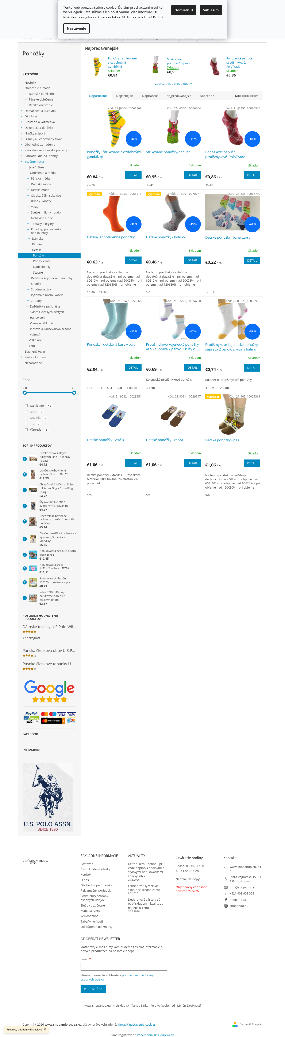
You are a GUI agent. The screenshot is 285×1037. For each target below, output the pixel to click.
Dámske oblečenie (42, 94)
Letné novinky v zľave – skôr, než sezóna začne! (144, 888)
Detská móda (40, 190)
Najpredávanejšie (178, 96)
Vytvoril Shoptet (251, 1024)
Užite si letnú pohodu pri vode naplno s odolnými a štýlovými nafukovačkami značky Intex (146, 870)
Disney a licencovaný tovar (43, 139)
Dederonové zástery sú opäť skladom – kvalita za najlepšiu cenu (145, 903)
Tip (34, 424)
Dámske (37, 238)
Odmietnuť (183, 10)
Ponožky (39, 255)
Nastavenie (76, 28)
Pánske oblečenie (41, 99)
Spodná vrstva (41, 289)
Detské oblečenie (41, 105)
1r (206, 292)
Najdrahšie (150, 96)
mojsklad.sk (121, 1005)
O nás (85, 880)
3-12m (150, 388)
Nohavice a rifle (42, 218)
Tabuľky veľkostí (92, 921)
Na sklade (40, 406)
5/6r (90, 388)
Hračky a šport (35, 133)
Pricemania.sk (147, 1035)
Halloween (37, 318)
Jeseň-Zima (37, 167)
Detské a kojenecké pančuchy (51, 278)
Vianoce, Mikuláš (42, 323)
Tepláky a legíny (42, 224)
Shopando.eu (239, 900)
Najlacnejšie (125, 96)
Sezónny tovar (35, 162)
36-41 (150, 185)
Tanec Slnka (139, 1005)
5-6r (100, 388)
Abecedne (207, 96)
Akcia (36, 412)
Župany (36, 301)
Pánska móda (40, 178)
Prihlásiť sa (93, 989)
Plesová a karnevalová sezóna (51, 329)
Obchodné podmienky (96, 885)
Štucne (38, 272)
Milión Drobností (189, 1005)
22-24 (103, 292)
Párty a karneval (36, 357)
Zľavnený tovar (35, 351)
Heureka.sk (166, 1035)
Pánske (37, 244)
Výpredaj (38, 429)
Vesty (34, 207)
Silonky (36, 284)
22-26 (91, 185)
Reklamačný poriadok (96, 890)
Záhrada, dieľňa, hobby (41, 156)
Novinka (38, 418)
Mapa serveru (90, 911)
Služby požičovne (93, 905)
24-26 (91, 292)
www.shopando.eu (97, 1005)
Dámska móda (41, 184)
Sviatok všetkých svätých (47, 312)
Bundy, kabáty (41, 201)
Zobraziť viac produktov (171, 84)
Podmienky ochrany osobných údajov (94, 898)
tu (156, 12)
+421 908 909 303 (242, 893)
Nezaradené (33, 363)
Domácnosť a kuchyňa (40, 111)
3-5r (149, 292)
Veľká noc (35, 340)
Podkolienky (41, 261)
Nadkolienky (41, 267)
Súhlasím (211, 10)
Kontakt (86, 874)
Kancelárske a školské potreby (46, 150)
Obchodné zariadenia (40, 144)
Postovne (87, 864)
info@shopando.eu (243, 887)
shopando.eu (239, 906)
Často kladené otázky (95, 869)
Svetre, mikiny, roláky (46, 212)
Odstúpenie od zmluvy (96, 927)
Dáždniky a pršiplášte (45, 306)
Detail (133, 175)
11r (214, 292)
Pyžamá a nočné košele (47, 295)
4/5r (109, 388)
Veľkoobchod (90, 916)
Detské (37, 250)
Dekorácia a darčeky (39, 128)
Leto (32, 346)
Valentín (36, 335)
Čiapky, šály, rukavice (46, 195)
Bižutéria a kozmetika (40, 122)
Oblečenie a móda (37, 88)
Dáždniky (31, 116)
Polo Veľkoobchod (162, 1005)
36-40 (209, 185)
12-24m (223, 388)
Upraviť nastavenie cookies (137, 1024)
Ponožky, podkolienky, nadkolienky (46, 231)
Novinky (30, 83)
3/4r (119, 388)
